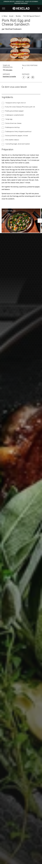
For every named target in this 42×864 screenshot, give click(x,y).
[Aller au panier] (38, 8)
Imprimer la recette (9, 76)
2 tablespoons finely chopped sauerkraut (18, 131)
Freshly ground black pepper (14, 111)
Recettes (18, 16)
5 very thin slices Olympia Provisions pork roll (20, 107)
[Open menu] (3, 8)
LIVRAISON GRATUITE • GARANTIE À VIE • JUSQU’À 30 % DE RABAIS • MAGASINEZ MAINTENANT (21, 2)
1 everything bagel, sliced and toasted (17, 144)
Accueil (11, 16)
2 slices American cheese (13, 123)
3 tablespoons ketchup (12, 127)
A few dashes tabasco (12, 140)
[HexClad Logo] (21, 8)
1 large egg (8, 119)
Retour (6, 16)
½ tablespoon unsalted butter (14, 115)
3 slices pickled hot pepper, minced (16, 136)
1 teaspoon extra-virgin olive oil (15, 103)
